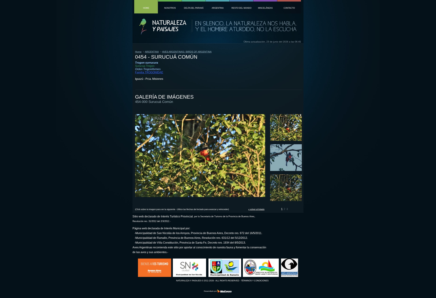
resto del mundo (241, 8)
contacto (289, 8)
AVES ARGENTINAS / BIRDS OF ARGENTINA (187, 51)
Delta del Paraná (194, 8)
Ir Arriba (423, 290)
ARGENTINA (152, 51)
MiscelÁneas (265, 8)
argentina (218, 8)
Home (138, 51)
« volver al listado (256, 209)
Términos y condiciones (255, 280)
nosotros (170, 8)
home (146, 8)
